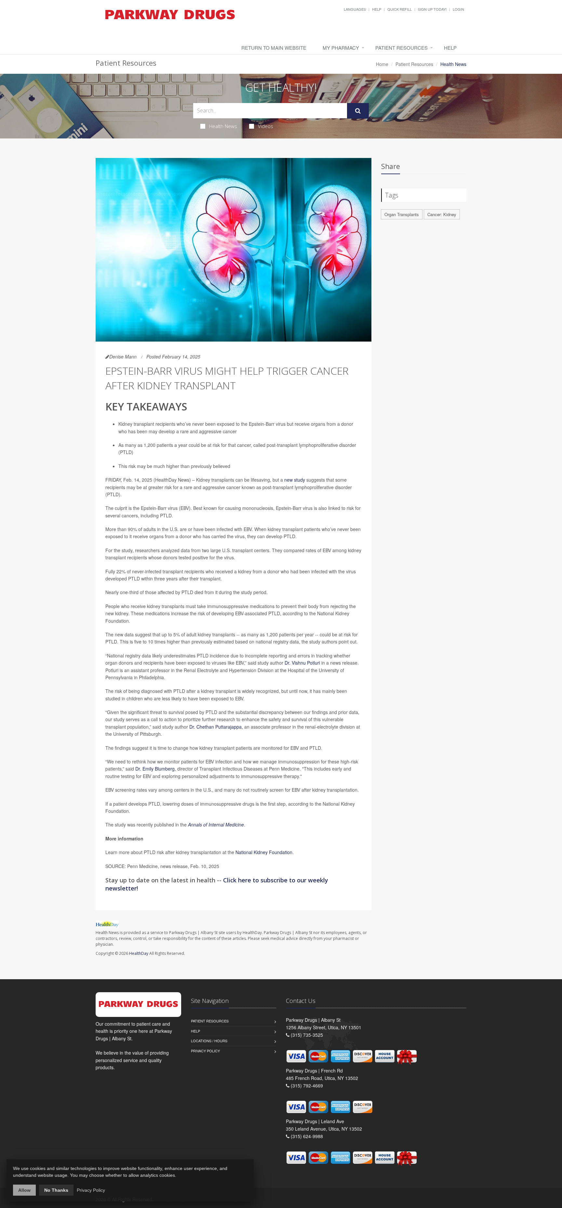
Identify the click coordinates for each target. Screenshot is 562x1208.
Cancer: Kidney (441, 214)
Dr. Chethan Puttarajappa (215, 726)
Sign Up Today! (432, 9)
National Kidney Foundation (263, 852)
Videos (265, 126)
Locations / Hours (209, 1040)
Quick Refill (399, 9)
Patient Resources (401, 47)
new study (294, 479)
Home (382, 64)
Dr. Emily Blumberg (155, 768)
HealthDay (138, 953)
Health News (223, 126)
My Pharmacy (341, 47)
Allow (24, 1190)
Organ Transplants (401, 214)
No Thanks (56, 1190)
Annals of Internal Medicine (216, 824)
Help (376, 9)
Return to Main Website (273, 47)
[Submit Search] (358, 111)
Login (458, 9)
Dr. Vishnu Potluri (302, 662)
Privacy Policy (205, 1050)
